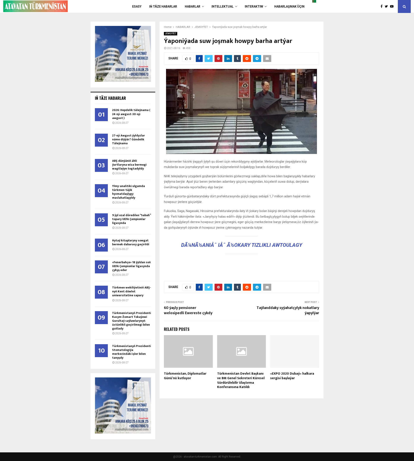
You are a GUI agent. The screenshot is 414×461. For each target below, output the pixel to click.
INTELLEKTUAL (223, 6)
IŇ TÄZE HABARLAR (163, 6)
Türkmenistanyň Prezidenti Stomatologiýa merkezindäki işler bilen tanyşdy (131, 352)
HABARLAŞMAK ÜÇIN (289, 6)
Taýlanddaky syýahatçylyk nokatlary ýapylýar (288, 310)
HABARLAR (192, 6)
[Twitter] (387, 6)
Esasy (136, 6)
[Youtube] (393, 6)
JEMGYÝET (170, 33)
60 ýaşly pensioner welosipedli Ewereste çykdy (188, 310)
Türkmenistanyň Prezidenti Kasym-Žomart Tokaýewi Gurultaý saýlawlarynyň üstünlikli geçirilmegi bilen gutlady (131, 321)
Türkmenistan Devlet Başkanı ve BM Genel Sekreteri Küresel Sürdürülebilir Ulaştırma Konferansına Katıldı (241, 380)
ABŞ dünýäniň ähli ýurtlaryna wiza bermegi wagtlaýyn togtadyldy (129, 164)
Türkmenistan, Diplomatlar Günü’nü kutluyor (185, 376)
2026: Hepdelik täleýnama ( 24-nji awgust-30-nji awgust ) (131, 114)
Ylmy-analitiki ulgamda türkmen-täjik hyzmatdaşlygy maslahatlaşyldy (128, 192)
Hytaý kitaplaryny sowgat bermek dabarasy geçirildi (130, 242)
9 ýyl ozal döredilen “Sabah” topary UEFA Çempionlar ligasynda (131, 219)
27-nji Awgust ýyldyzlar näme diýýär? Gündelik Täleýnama (128, 139)
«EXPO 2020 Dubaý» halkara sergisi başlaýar (292, 376)
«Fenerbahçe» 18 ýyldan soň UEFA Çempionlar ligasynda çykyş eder (131, 266)
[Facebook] (383, 6)
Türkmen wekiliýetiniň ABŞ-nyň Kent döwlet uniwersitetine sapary (131, 291)
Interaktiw (254, 6)
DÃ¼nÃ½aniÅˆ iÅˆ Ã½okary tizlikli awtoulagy (241, 245)
